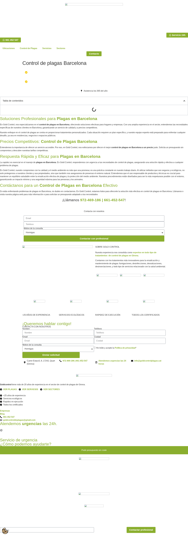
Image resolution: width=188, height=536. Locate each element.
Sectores (61, 48)
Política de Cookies (64, 430)
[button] (184, 101)
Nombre (26, 329)
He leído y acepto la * (116, 348)
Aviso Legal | (26, 430)
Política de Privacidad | (44, 430)
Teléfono (98, 329)
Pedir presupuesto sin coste (94, 450)
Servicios (46, 48)
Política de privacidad (125, 348)
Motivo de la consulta (33, 228)
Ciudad (97, 337)
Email (25, 337)
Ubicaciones (9, 48)
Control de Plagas (28, 48)
